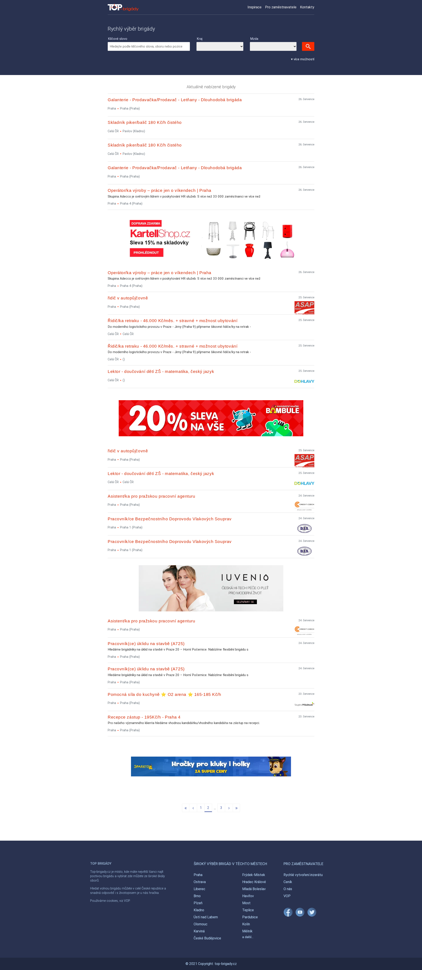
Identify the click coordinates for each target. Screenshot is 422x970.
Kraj (199, 39)
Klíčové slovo (117, 39)
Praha (198, 875)
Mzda (254, 39)
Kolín (246, 924)
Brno (197, 896)
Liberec (199, 889)
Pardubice (250, 917)
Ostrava (200, 882)
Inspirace (254, 7)
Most (246, 903)
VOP (287, 896)
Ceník (288, 882)
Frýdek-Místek (253, 875)
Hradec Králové (254, 882)
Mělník (247, 931)
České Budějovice (207, 938)
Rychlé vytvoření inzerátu (303, 875)
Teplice (248, 910)
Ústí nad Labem (206, 917)
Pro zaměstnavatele (280, 7)
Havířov (248, 896)
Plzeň (198, 903)
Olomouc (200, 924)
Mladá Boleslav (254, 889)
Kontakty (307, 7)
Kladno (199, 910)
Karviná (199, 931)
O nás (288, 889)
